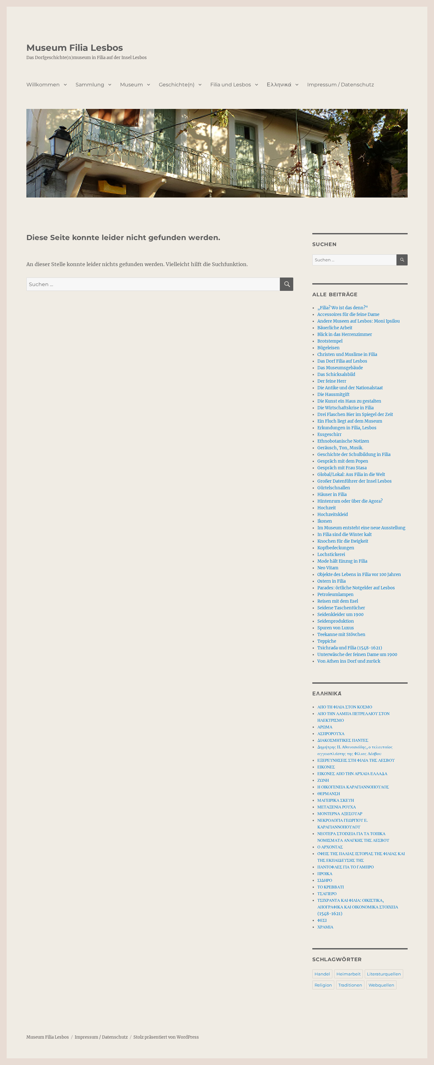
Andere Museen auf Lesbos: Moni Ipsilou (358, 321)
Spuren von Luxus (335, 628)
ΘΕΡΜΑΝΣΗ (328, 793)
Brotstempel (329, 341)
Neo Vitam (327, 568)
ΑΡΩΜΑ (324, 727)
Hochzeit (326, 508)
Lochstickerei (331, 554)
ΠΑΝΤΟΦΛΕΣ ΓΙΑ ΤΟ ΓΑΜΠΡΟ (345, 867)
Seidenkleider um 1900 (340, 614)
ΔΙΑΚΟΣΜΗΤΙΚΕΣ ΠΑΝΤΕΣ (342, 740)
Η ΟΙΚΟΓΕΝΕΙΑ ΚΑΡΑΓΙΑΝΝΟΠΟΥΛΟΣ (353, 787)
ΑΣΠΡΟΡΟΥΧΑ (330, 733)
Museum (131, 85)
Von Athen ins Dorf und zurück (348, 661)
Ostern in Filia (331, 581)
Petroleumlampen (335, 594)
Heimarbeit (348, 973)
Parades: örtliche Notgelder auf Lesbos (356, 588)
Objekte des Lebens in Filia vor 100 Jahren (359, 574)
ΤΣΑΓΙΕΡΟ (326, 893)
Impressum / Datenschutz (340, 85)
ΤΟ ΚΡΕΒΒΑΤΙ (330, 887)
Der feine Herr (331, 381)
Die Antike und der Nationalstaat (350, 388)
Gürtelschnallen (333, 488)
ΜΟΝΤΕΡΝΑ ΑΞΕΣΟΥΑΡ (339, 813)
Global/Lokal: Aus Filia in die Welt (351, 474)
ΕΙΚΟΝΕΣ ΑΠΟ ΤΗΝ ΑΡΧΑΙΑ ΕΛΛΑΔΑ (352, 773)
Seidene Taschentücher (341, 608)
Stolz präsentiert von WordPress (166, 1037)
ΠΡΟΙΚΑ (324, 873)
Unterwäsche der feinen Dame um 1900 (357, 654)
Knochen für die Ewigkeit (342, 541)
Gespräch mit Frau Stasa (342, 468)
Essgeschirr (329, 434)
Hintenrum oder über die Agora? (350, 501)
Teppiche (326, 641)
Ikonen (324, 521)
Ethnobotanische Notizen (343, 441)
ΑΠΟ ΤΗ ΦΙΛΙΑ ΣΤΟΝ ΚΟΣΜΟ (344, 707)
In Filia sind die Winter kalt (344, 534)
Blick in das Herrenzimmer (344, 334)
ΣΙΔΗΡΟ (324, 880)
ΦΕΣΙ (322, 920)
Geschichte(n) (176, 85)
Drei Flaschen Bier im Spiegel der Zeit (355, 414)
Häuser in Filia (332, 494)
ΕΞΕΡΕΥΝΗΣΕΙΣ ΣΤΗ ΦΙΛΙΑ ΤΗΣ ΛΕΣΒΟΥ (356, 760)
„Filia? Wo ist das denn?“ (342, 308)
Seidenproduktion (335, 621)
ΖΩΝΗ (323, 780)
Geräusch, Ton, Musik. (340, 448)
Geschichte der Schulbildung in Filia (353, 454)
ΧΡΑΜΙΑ (325, 927)
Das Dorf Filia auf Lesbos (342, 361)
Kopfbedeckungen (335, 548)
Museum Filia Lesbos (74, 47)
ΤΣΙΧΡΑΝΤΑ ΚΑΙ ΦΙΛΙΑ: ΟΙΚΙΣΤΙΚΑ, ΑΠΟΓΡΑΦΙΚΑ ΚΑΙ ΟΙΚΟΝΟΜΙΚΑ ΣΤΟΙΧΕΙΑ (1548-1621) (357, 907)
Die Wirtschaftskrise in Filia (345, 408)
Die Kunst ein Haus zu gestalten (349, 401)
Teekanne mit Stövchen (341, 634)
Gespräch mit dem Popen (342, 461)
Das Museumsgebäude (340, 368)
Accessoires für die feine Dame (348, 314)
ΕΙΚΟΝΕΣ (326, 767)
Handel (322, 973)
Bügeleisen (328, 348)
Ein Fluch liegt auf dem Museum (349, 421)
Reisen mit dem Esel (337, 601)
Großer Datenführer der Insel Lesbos (354, 481)
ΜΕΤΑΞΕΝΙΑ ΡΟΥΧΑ (336, 807)
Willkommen (43, 85)
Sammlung (90, 85)
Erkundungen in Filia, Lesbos (346, 428)
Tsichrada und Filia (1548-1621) (349, 648)
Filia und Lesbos (230, 85)
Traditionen (350, 985)
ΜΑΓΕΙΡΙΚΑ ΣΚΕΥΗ (335, 800)
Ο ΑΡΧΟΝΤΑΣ (330, 847)
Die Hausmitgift (333, 394)
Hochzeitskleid (332, 514)
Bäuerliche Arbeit (334, 328)
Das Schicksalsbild (336, 374)
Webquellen (381, 985)
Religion (323, 985)
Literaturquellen (384, 973)
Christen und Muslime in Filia (347, 354)
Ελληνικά (279, 85)
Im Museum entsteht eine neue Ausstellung (361, 528)
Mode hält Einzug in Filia (342, 561)
